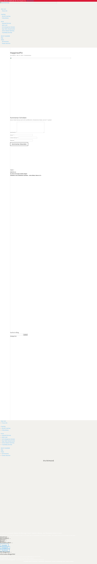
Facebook (5, 550)
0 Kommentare (27, 55)
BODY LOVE (4, 25)
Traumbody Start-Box (7, 32)
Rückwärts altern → (6, 543)
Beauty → (3, 541)
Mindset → (3, 540)
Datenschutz (48, 561)
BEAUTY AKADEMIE (5, 36)
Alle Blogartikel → (6, 552)
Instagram (5, 548)
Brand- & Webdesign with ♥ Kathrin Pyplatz (63, 561)
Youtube (4, 545)
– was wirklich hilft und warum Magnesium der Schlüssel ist (22, 559)
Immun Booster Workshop (8, 30)
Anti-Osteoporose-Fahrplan (8, 27)
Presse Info (4, 11)
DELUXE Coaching (6, 16)
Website (12, 140)
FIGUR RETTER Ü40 (6, 23)
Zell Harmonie (5, 41)
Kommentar (13, 132)
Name (12, 135)
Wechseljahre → (5, 538)
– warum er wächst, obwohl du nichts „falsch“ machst (17, 558)
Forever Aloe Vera (6, 43)
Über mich (3, 9)
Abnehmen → (4, 537)
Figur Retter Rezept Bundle (8, 29)
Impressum (41, 561)
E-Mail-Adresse (14, 137)
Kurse (2, 21)
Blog (2, 38)
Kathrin (14, 55)
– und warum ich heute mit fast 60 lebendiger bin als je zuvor (20, 556)
